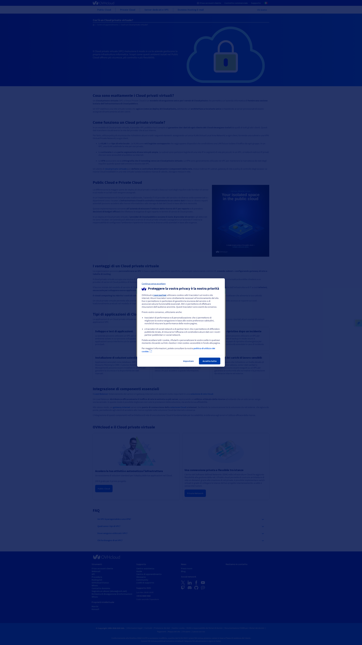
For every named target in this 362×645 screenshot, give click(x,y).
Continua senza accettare (154, 283)
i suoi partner (159, 295)
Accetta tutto (210, 361)
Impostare (188, 361)
